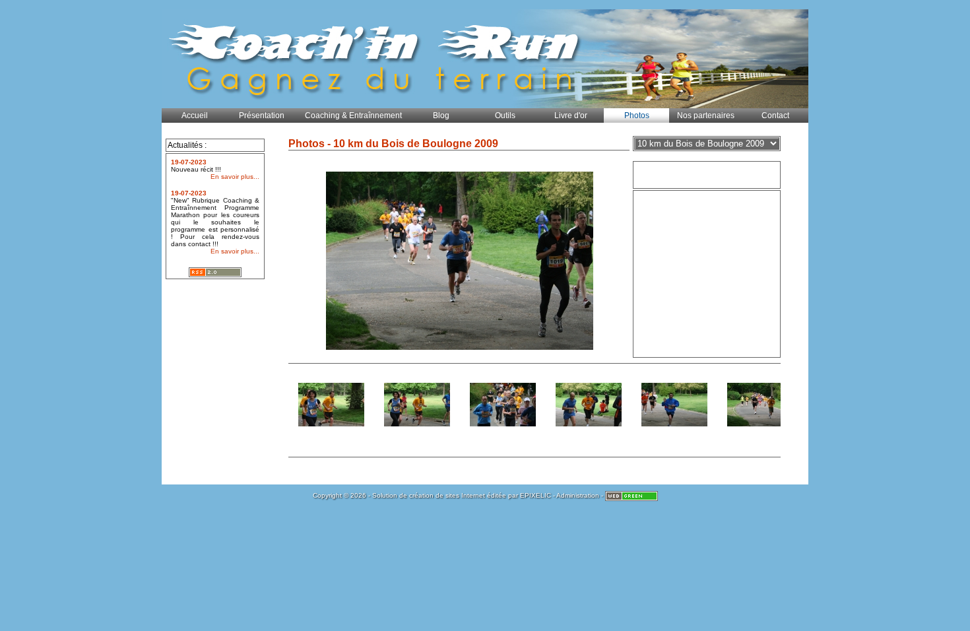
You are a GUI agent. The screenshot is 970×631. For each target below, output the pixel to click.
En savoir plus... (234, 176)
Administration (577, 495)
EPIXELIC (535, 495)
